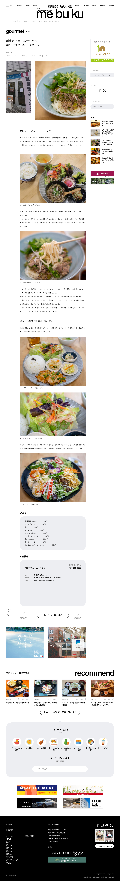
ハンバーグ (32, 55)
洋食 (40, 55)
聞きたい (35, 5)
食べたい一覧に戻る (52, 615)
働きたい (103, 5)
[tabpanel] (46, 90)
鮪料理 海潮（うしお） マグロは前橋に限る (108, 151)
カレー (47, 55)
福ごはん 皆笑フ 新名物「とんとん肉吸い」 (108, 160)
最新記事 (9, 830)
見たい (28, 5)
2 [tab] (47, 122)
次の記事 (77, 618)
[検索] (110, 106)
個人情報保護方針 (11, 875)
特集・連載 (29, 836)
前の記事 (23, 618)
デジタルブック (12, 860)
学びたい (94, 5)
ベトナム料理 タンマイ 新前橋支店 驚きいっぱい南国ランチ (108, 142)
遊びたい (9, 851)
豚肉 (8, 55)
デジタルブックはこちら (104, 846)
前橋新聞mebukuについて (58, 830)
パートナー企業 (54, 836)
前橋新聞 (111, 5)
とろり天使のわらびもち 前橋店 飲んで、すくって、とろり (108, 133)
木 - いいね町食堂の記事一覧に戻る (60, 712)
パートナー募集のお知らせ (58, 838)
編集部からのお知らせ (56, 833)
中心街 (23, 55)
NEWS (8, 839)
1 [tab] (45, 122)
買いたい (86, 5)
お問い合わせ (53, 841)
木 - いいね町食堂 (24, 21)
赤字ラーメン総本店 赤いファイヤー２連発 (108, 123)
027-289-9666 (75, 568)
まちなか (16, 55)
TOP (7, 21)
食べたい (19, 5)
